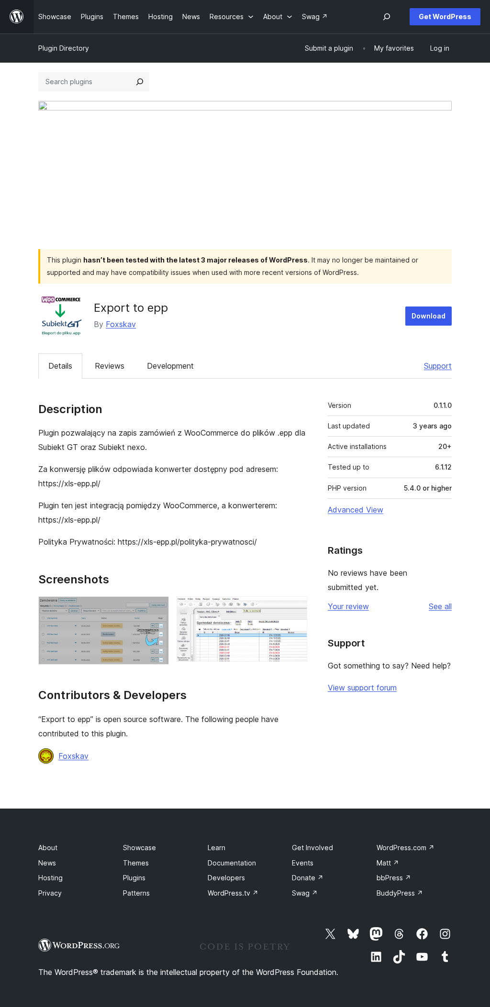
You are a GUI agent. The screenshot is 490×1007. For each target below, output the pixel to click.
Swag (305, 893)
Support (438, 366)
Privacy (50, 893)
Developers (226, 878)
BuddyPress (400, 893)
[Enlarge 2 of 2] (294, 609)
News (47, 863)
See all (440, 606)
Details (60, 366)
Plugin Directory (63, 48)
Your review (348, 606)
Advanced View (355, 509)
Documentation (232, 863)
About (47, 847)
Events (302, 863)
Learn (216, 847)
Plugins (134, 878)
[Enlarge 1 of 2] (156, 609)
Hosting (50, 878)
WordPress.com (405, 847)
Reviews (109, 366)
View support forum (362, 687)
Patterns (136, 893)
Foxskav (121, 324)
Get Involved (312, 847)
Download (428, 316)
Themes (136, 863)
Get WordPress (445, 16)
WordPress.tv (233, 893)
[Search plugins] (139, 81)
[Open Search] (386, 16)
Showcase (139, 847)
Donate (307, 878)
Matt (388, 863)
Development (170, 366)
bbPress (394, 878)
